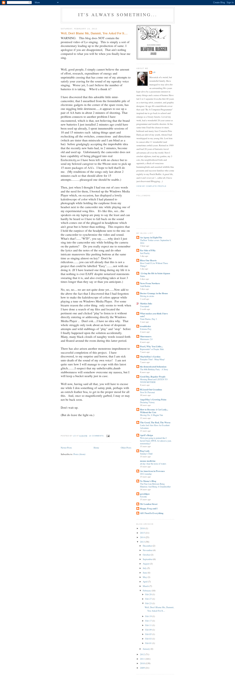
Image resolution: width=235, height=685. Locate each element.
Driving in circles (147, 296)
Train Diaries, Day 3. (148, 319)
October (147, 554)
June (145, 572)
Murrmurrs (145, 336)
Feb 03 (148, 638)
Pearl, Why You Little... (151, 346)
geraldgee (145, 493)
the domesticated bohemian (153, 366)
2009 (142, 667)
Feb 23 (148, 603)
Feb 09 (148, 629)
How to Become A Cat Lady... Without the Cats (154, 411)
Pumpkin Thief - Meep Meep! (152, 359)
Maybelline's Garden (150, 356)
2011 (142, 658)
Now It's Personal (147, 392)
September (148, 559)
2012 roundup (146, 473)
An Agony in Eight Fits (151, 237)
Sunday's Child (146, 453)
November (148, 550)
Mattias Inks (146, 303)
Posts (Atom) (79, 454)
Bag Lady (145, 450)
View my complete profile (151, 186)
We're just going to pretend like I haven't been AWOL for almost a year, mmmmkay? (156, 441)
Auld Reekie (145, 286)
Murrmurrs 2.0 (146, 339)
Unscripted (144, 306)
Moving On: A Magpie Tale (151, 415)
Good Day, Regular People (152, 376)
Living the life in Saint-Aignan (155, 273)
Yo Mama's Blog (148, 481)
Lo (154, 72)
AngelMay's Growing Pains (153, 399)
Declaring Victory (147, 402)
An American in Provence (152, 471)
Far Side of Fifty (148, 250)
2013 (142, 541)
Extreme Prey (145, 329)
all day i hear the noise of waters (153, 463)
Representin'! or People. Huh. (152, 349)
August (146, 563)
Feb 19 (148, 616)
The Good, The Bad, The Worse (155, 422)
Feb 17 (148, 620)
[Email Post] (108, 436)
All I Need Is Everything (151, 513)
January (147, 648)
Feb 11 (148, 625)
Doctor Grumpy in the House (154, 293)
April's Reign (146, 435)
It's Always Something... (117, 14)
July (145, 568)
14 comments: (97, 436)
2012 (142, 654)
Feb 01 (148, 643)
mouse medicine (148, 460)
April (145, 581)
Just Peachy (145, 253)
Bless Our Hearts (148, 260)
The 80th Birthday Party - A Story (154, 369)
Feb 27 (148, 598)
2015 (142, 532)
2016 (142, 528)
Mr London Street (148, 504)
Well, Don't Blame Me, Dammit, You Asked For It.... (94, 33)
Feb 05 (148, 634)
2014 (142, 537)
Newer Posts (66, 447)
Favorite (143, 496)
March (146, 586)
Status (142, 276)
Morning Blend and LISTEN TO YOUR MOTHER (154, 380)
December (148, 545)
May (145, 577)
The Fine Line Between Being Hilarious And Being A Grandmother (155, 485)
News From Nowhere (150, 283)
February (147, 590)
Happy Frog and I (148, 508)
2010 (142, 663)
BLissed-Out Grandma (151, 389)
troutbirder (145, 326)
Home (96, 447)
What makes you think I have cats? (154, 315)
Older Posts (126, 447)
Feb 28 (148, 594)
